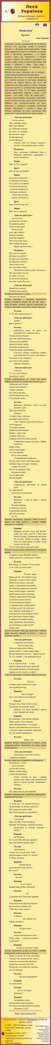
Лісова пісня (25, 30)
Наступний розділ (28, 1013)
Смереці (18, 1043)
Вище (17, 1013)
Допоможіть (32, 1019)
